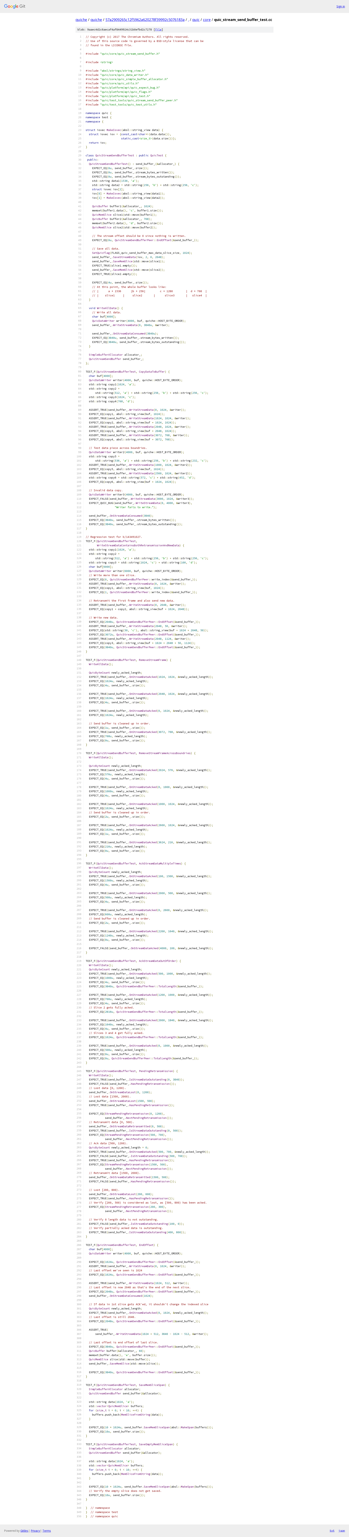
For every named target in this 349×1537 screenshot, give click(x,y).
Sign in (340, 6)
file (158, 29)
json (341, 1530)
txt (332, 1530)
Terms (46, 1531)
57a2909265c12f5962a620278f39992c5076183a (145, 19)
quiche (81, 19)
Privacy (35, 1531)
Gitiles (24, 1531)
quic (196, 19)
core (207, 19)
